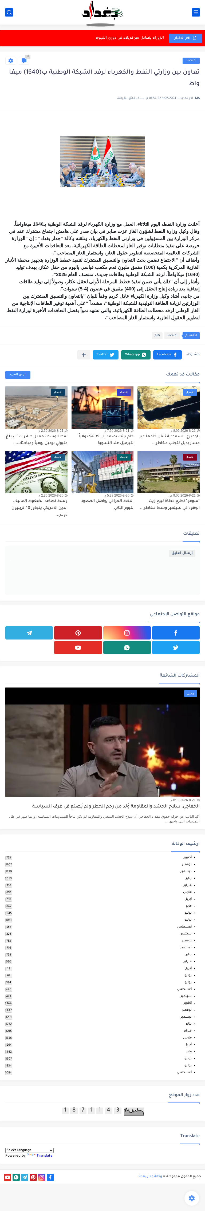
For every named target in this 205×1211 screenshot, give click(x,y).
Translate (45, 1156)
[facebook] (176, 633)
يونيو (188, 913)
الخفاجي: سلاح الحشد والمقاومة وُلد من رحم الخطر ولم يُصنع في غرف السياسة (116, 806)
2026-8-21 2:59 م (51, 431)
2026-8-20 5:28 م (116, 495)
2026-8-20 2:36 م (51, 495)
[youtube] (78, 647)
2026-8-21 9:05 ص (182, 495)
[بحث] (9, 12)
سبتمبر (186, 934)
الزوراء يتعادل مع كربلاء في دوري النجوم (130, 33)
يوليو (188, 920)
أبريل (188, 899)
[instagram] (127, 633)
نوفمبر (187, 864)
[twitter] (176, 647)
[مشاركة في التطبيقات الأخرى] (83, 354)
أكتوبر (188, 858)
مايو (189, 906)
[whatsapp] (127, 647)
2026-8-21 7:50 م (116, 431)
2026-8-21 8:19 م (183, 800)
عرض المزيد (17, 375)
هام (157, 335)
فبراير (188, 885)
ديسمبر (186, 871)
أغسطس (184, 927)
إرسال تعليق (182, 553)
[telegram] (29, 633)
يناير (189, 878)
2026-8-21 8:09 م (183, 431)
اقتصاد (191, 60)
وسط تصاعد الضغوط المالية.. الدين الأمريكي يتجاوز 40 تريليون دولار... (39, 508)
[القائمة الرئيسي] (196, 12)
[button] (167, 354)
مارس (187, 892)
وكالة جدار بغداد (150, 1176)
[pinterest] (78, 633)
